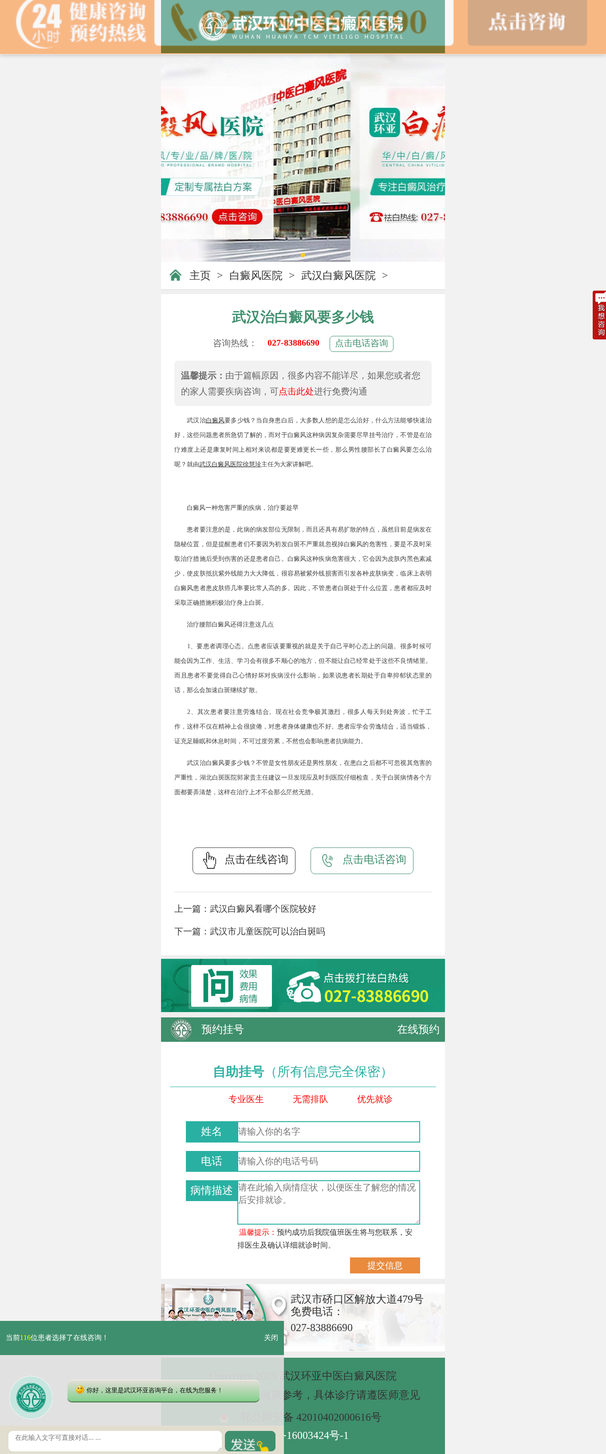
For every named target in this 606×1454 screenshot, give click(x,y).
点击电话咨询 (361, 343)
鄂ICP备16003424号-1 (299, 1435)
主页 (200, 275)
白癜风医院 (256, 275)
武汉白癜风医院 (338, 275)
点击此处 (296, 391)
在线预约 (418, 1029)
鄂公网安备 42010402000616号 (311, 1417)
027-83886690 (293, 342)
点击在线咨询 (256, 859)
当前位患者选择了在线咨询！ (57, 1338)
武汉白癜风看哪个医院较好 (263, 909)
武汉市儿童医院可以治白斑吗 (267, 931)
